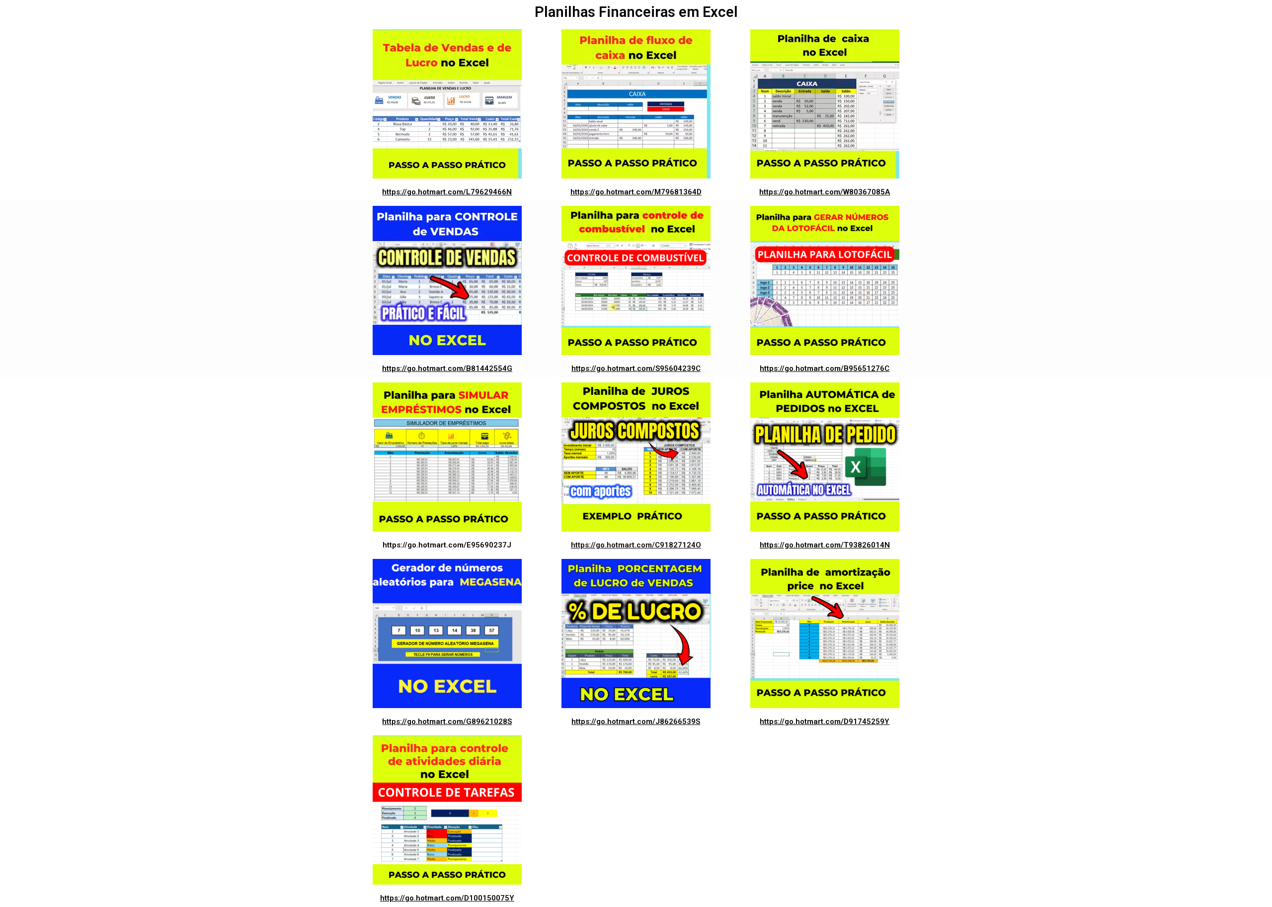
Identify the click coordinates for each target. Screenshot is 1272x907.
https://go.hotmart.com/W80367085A (824, 191)
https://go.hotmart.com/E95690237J (447, 545)
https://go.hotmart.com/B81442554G (447, 368)
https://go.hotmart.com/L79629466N (447, 191)
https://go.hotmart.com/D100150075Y (447, 898)
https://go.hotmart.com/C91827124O (636, 545)
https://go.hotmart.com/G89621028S (447, 721)
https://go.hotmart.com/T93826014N (825, 545)
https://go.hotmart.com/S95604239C (636, 368)
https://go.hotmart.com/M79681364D (636, 191)
